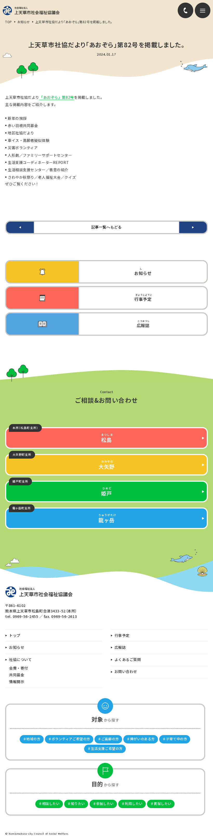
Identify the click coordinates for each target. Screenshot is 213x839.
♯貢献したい (160, 803)
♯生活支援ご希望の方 (105, 748)
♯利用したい (131, 803)
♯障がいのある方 (141, 738)
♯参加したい (103, 803)
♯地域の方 (32, 738)
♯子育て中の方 (174, 738)
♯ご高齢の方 (108, 738)
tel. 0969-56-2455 (21, 616)
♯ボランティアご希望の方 (69, 738)
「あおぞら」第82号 (56, 97)
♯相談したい (48, 803)
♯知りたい (76, 803)
